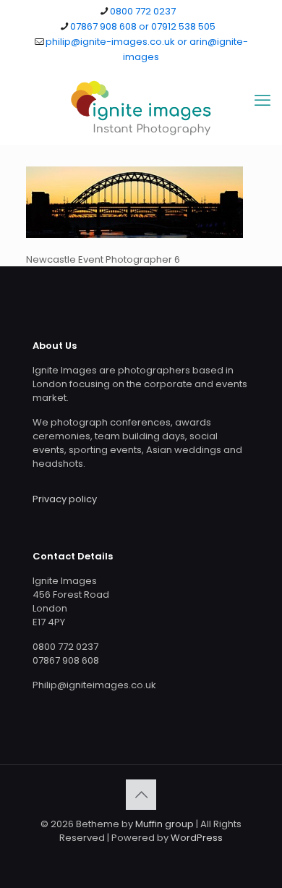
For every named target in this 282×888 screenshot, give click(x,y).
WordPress (197, 838)
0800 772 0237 (143, 11)
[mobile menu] (262, 100)
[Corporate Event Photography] (141, 108)
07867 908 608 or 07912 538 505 (142, 26)
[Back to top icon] (141, 794)
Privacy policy (65, 499)
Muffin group (164, 824)
